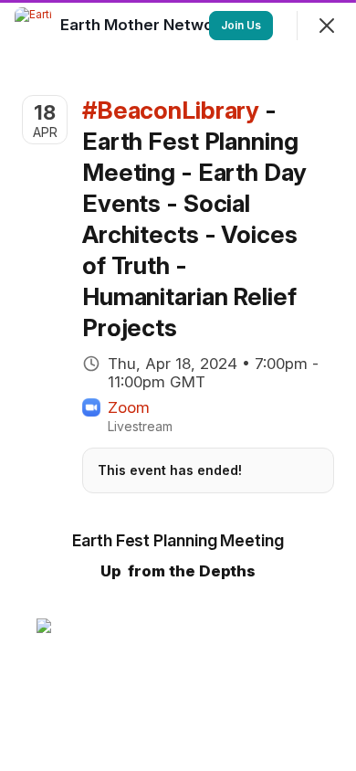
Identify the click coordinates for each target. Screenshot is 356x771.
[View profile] (33, 25)
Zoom (129, 407)
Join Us (241, 25)
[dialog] (178, 385)
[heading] (146, 25)
